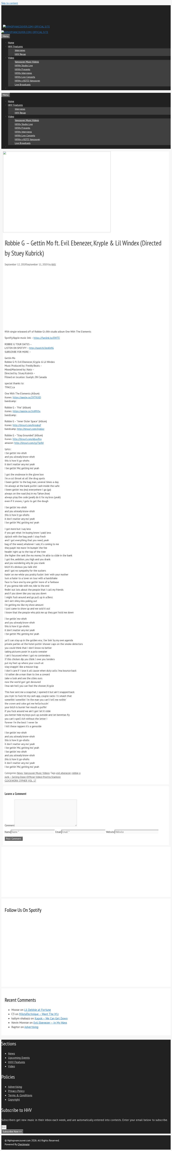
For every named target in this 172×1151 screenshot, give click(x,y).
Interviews (20, 50)
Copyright (14, 1099)
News (20, 773)
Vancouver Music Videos (27, 61)
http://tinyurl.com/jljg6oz (30, 429)
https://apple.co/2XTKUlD (27, 397)
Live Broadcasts (23, 84)
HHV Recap (20, 54)
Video (11, 57)
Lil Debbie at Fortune (37, 1010)
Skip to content (9, 3)
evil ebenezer (63, 773)
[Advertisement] (64, 14)
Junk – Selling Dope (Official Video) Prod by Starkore (33, 777)
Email (58, 832)
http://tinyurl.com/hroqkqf (27, 425)
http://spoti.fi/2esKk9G (41, 348)
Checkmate (24, 1144)
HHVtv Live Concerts (25, 76)
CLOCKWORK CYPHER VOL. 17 (20, 780)
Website (110, 832)
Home (11, 42)
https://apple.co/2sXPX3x (26, 411)
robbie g (76, 773)
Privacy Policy (16, 1091)
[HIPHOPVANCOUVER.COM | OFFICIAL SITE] (24, 32)
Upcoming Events (19, 1058)
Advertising (31, 1027)
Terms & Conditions (20, 1095)
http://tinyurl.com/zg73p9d (29, 443)
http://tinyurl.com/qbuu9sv (27, 439)
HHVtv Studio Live (24, 65)
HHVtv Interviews (23, 73)
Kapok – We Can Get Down (51, 1018)
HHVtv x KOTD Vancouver (27, 80)
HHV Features (15, 46)
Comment (10, 825)
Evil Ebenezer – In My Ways (50, 1022)
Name (8, 832)
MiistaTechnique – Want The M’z (39, 1014)
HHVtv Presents (22, 69)
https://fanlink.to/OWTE (47, 337)
